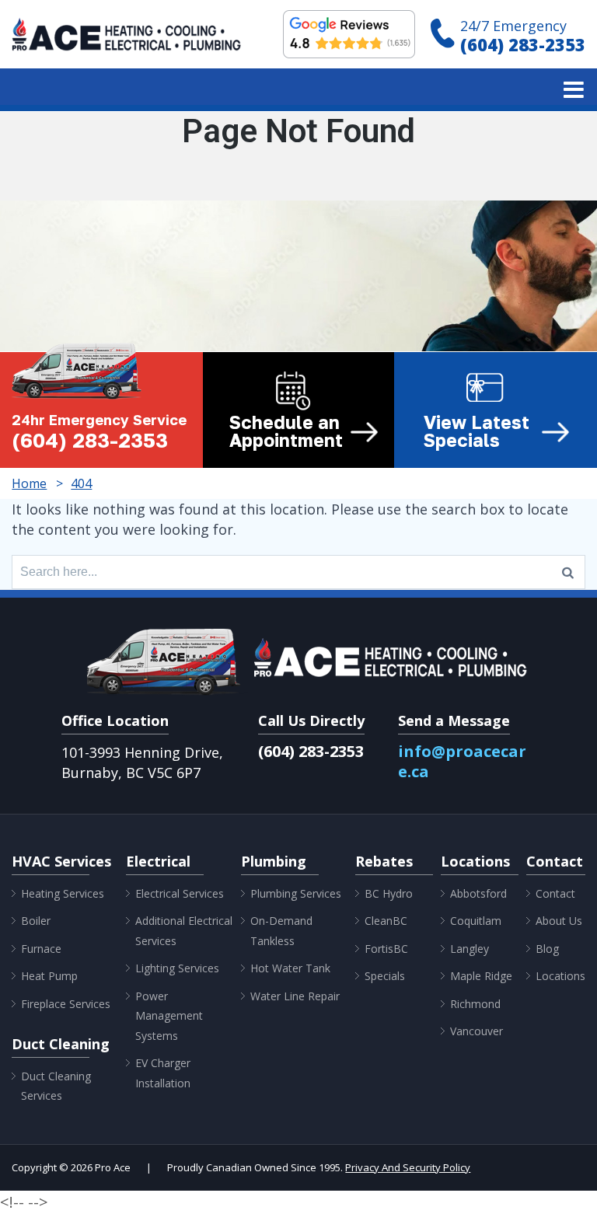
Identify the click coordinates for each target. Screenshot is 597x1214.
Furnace (41, 948)
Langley (469, 948)
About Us (559, 920)
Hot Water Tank (290, 968)
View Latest (476, 431)
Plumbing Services (295, 893)
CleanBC (386, 920)
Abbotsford (478, 893)
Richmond (475, 1003)
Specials (385, 975)
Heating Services (62, 893)
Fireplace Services (65, 1003)
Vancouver (476, 1031)
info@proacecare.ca (462, 761)
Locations (560, 975)
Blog (547, 948)
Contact (555, 893)
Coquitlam (475, 920)
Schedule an (286, 431)
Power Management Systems (169, 1016)
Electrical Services (179, 893)
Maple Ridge (481, 975)
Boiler (36, 920)
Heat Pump (49, 975)
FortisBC (386, 948)
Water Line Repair (295, 996)
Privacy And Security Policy (407, 1167)
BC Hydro (389, 893)
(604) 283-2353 (522, 44)
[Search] (567, 572)
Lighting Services (177, 968)
